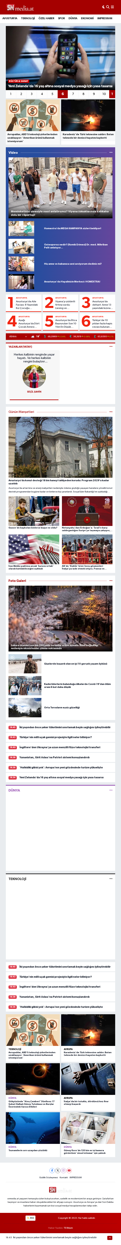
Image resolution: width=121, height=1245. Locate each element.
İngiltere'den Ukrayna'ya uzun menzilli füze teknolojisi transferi (60, 747)
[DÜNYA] (110, 790)
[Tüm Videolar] (110, 152)
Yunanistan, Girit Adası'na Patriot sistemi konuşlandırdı (54, 757)
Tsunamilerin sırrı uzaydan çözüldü (28, 1150)
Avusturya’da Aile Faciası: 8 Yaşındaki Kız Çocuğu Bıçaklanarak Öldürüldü (27, 305)
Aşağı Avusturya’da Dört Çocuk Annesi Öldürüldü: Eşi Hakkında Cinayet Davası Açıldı (29, 324)
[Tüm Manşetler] (110, 412)
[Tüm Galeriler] (110, 580)
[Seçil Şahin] (34, 376)
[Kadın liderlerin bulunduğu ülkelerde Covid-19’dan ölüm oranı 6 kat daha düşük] (25, 685)
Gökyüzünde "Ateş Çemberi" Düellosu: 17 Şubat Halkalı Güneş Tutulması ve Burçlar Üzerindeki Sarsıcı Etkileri (32, 1104)
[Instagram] (63, 1170)
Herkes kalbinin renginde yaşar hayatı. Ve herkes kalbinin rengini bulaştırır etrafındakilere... (34, 358)
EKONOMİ (87, 18)
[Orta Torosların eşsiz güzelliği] (25, 707)
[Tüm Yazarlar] (110, 346)
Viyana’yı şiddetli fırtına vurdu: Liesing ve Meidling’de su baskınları (65, 305)
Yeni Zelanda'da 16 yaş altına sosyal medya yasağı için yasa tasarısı (61, 777)
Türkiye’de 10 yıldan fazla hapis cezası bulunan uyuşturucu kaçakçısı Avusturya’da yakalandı (102, 324)
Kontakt (64, 1177)
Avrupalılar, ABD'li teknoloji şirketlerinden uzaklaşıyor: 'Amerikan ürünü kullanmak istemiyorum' (32, 1055)
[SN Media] (20, 7)
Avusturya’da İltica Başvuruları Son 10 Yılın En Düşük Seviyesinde (66, 324)
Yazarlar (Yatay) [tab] (20, 346)
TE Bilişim (68, 1228)
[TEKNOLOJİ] (110, 879)
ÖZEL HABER (46, 18)
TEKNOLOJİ (28, 18)
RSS (32, 1218)
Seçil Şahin (34, 392)
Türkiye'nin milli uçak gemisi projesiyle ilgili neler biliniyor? (55, 737)
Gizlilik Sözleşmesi (48, 1177)
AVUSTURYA (9, 18)
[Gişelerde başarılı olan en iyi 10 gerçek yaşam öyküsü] (25, 663)
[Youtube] (69, 1170)
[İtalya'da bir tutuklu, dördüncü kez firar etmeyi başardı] (88, 1079)
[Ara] (107, 7)
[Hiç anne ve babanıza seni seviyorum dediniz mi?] (21, 264)
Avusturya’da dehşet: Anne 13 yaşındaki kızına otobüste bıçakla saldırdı (102, 305)
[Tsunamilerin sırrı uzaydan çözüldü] (33, 1128)
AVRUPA (68, 1049)
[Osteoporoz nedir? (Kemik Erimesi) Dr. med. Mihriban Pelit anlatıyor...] (21, 246)
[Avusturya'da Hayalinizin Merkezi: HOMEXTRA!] (21, 281)
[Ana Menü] (112, 7)
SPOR (61, 18)
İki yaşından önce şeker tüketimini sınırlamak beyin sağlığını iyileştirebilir (65, 727)
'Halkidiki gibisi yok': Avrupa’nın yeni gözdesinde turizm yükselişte (61, 767)
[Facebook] (52, 1170)
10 (104, 94)
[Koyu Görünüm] (103, 7)
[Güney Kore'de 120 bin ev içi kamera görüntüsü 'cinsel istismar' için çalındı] (88, 1128)
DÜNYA (73, 18)
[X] (57, 1170)
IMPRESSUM (104, 18)
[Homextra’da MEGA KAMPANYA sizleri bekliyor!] (21, 228)
